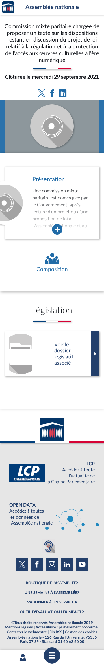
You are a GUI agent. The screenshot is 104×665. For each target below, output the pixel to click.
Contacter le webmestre (27, 632)
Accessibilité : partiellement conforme (67, 627)
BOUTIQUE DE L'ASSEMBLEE (51, 583)
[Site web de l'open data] (52, 514)
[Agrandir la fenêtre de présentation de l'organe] (57, 229)
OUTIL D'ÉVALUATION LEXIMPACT (50, 612)
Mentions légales (19, 627)
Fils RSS (55, 632)
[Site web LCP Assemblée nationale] (52, 473)
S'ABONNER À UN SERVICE (50, 602)
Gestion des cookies (81, 632)
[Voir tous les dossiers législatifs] (52, 353)
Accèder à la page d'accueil (8, 7)
